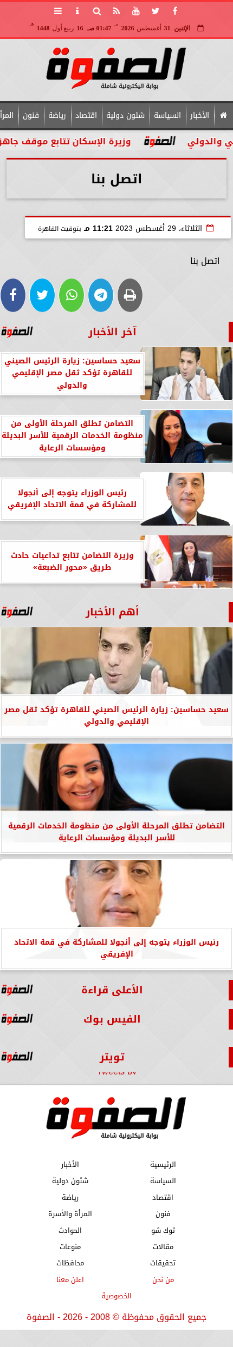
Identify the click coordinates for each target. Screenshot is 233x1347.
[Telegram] (101, 295)
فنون (31, 115)
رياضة (57, 115)
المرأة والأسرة (70, 1213)
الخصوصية (116, 1296)
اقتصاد (86, 115)
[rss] (116, 10)
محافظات (70, 1263)
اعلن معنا (70, 1279)
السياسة (167, 115)
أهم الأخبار (112, 612)
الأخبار (199, 115)
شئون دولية (125, 115)
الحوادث (70, 1230)
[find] (97, 10)
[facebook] (175, 10)
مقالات (163, 1246)
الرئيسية (163, 1164)
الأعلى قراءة (112, 990)
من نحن (163, 1279)
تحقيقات (163, 1263)
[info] (77, 10)
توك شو (163, 1230)
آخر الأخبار (112, 332)
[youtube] (136, 10)
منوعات (70, 1246)
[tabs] (58, 10)
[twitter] (155, 10)
